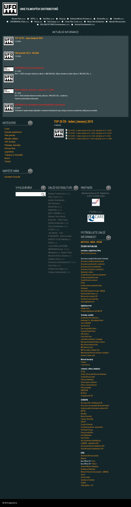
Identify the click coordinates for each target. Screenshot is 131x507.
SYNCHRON (85, 365)
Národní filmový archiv (117, 22)
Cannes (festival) (87, 419)
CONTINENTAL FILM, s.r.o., (19, 22)
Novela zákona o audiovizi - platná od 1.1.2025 (34, 89)
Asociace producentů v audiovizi (93, 264)
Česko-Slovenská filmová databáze (93, 374)
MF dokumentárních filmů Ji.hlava (93, 342)
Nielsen (83, 458)
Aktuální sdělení (11, 138)
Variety (83, 483)
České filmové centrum (89, 280)
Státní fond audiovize (88, 253)
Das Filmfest (85, 326)
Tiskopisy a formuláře (13, 155)
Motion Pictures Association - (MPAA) (94, 472)
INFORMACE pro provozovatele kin (29, 68)
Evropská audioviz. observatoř (92, 427)
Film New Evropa (87, 430)
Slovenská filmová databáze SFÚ (92, 446)
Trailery (7, 161)
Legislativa (9, 151)
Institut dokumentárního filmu (91, 286)
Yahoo (94, 464)
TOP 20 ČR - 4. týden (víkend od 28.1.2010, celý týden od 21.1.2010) (89, 130)
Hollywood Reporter (88, 469)
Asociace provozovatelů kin (91, 267)
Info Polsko (85, 438)
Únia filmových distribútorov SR (92, 449)
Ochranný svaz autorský (89, 299)
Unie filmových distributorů (39, 9)
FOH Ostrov (85, 334)
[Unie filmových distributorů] (59, 137)
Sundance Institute (87, 480)
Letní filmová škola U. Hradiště (91, 339)
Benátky (83, 414)
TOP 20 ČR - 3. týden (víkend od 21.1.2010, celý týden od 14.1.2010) (89, 133)
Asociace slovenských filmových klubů (95, 406)
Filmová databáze (87, 380)
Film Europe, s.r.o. (53, 22)
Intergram (84, 288)
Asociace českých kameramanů (92, 261)
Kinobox (84, 393)
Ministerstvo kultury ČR (89, 296)
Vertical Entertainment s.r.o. (85, 24)
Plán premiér (9, 135)
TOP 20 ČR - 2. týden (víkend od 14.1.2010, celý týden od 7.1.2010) (89, 136)
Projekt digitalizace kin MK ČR (91, 311)
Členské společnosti (13, 132)
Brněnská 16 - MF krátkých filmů (92, 320)
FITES (83, 283)
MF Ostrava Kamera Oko (89, 345)
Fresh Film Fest (86, 337)
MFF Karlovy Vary (87, 347)
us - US (90, 485)
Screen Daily (85, 477)
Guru (93, 461)
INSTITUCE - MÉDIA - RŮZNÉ (91, 242)
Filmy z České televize (89, 385)
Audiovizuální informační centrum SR (94, 408)
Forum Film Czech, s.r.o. (74, 22)
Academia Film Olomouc (90, 318)
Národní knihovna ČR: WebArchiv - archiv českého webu (96, 194)
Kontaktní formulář (12, 177)
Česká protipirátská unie (89, 277)
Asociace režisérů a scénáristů (92, 269)
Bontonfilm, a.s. (103, 19)
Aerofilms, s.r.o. (48, 19)
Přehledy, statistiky (12, 145)
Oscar (83, 475)
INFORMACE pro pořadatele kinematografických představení (40, 104)
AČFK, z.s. (34, 19)
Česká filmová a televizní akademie (93, 275)
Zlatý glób (84, 485)
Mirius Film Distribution (95, 22)
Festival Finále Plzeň (88, 331)
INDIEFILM (84, 390)
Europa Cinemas (87, 424)
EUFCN (83, 422)
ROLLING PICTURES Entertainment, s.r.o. (55, 24)
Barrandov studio (87, 272)
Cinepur (83, 362)
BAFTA (83, 411)
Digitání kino (85, 308)
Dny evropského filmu (88, 328)
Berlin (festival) (86, 416)
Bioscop (62, 19)
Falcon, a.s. (38, 22)
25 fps (83, 371)
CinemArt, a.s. (118, 19)
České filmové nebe (88, 377)
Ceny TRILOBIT (86, 323)
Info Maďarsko (86, 435)
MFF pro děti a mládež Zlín (90, 350)
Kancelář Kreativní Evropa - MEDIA (93, 291)
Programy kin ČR (87, 396)
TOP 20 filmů (9, 142)
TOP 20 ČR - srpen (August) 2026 (29, 38)
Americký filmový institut (90, 456)
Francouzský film (87, 432)
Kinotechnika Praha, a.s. (89, 294)
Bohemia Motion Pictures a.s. (81, 19)
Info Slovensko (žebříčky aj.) (91, 441)
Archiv (7, 158)
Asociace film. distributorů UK (91, 403)
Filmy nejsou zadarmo (89, 382)
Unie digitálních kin (87, 302)
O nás (6, 128)
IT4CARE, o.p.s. (96, 212)
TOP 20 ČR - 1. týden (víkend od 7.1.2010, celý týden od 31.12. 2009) (90, 139)
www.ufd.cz (12, 503)
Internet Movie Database (89, 466)
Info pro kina (9, 148)
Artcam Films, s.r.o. (19, 19)
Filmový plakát (86, 388)
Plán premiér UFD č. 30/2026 (27, 53)
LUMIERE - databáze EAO (90, 443)
